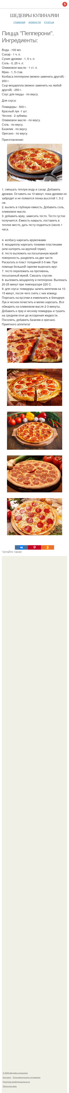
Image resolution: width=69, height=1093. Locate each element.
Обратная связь (10, 1086)
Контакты (7, 1077)
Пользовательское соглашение (26, 1077)
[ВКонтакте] (21, 547)
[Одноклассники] (47, 547)
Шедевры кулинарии (34, 15)
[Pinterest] (34, 547)
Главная (19, 22)
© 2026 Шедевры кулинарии (15, 1073)
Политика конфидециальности (16, 1081)
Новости (35, 22)
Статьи (49, 22)
